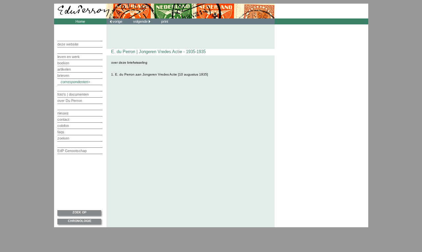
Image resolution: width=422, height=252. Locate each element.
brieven (63, 76)
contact (63, 119)
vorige (117, 21)
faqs (60, 132)
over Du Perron (69, 101)
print (164, 21)
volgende (141, 21)
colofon (63, 126)
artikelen (64, 69)
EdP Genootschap (72, 151)
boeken (63, 63)
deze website (67, 44)
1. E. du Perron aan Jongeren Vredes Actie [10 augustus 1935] (159, 74)
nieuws (63, 113)
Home (80, 21)
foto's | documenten (73, 94)
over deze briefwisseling (129, 62)
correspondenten (74, 82)
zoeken (63, 138)
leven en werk (68, 57)
